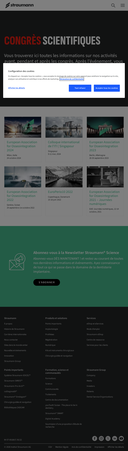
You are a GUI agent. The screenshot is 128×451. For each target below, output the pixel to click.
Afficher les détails (16, 87)
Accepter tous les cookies (107, 88)
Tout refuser (80, 88)
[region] (64, 80)
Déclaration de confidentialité (72, 79)
